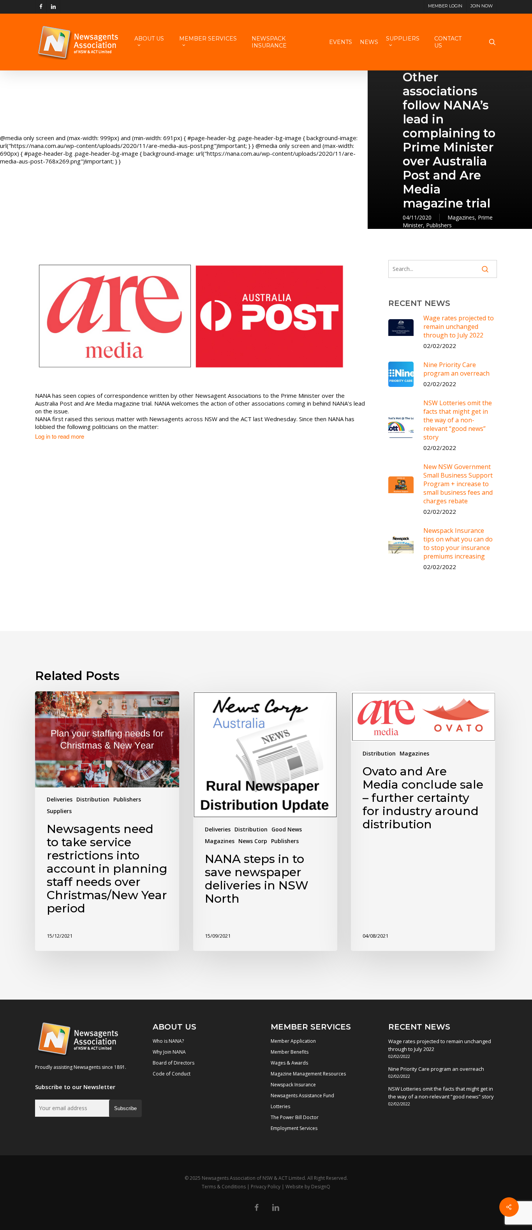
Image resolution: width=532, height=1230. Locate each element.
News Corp (252, 841)
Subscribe (125, 1108)
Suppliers (59, 811)
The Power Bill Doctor (295, 1117)
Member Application (293, 1041)
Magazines (461, 217)
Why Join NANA (169, 1052)
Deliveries (59, 799)
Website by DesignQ (307, 1186)
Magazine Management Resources (308, 1073)
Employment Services (294, 1128)
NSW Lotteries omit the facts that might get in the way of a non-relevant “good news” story (441, 1092)
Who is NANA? (168, 1041)
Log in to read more (59, 436)
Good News (286, 829)
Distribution (92, 799)
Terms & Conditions (224, 1186)
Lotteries (280, 1106)
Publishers (439, 225)
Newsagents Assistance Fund (302, 1095)
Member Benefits (289, 1052)
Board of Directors (173, 1063)
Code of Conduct (171, 1073)
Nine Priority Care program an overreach (436, 1068)
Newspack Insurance (293, 1084)
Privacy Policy (265, 1186)
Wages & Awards (289, 1063)
